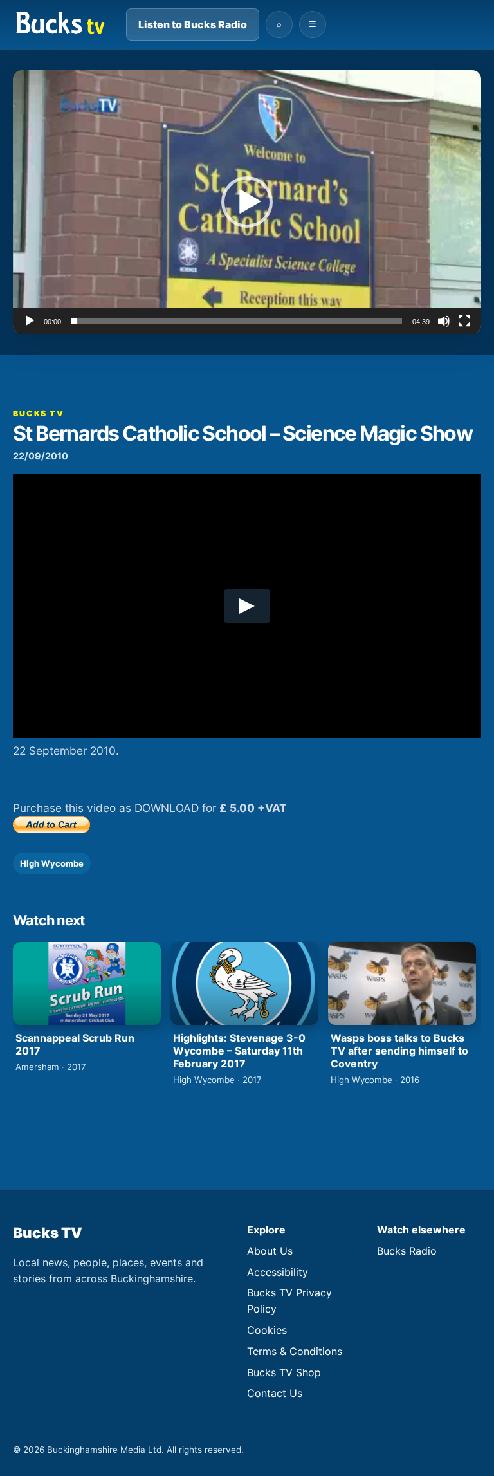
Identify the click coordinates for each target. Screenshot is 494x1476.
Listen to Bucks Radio (192, 24)
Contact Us (274, 1393)
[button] (247, 202)
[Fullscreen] (464, 321)
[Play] (29, 321)
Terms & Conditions (294, 1351)
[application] (247, 202)
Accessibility (277, 1272)
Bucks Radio (407, 1250)
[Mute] (443, 321)
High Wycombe (52, 863)
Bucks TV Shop (284, 1372)
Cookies (267, 1330)
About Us (270, 1250)
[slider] (236, 321)
